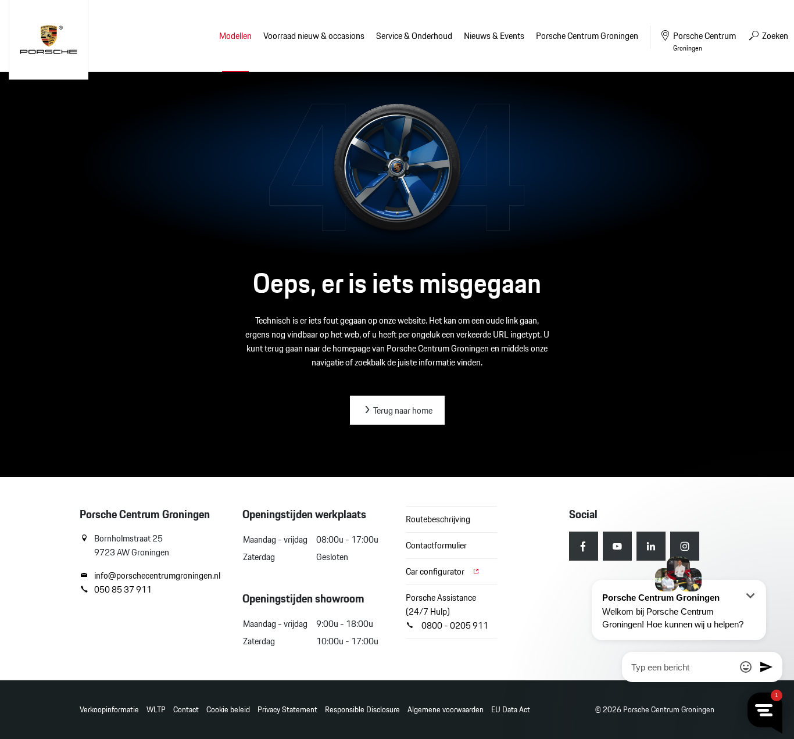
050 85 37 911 (123, 590)
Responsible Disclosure (362, 710)
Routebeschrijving (438, 519)
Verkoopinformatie (109, 710)
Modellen (235, 35)
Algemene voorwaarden (445, 710)
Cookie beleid (228, 710)
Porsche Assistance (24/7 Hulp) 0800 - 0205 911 (447, 611)
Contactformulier (436, 545)
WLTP (156, 710)
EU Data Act (510, 710)
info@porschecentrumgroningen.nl (157, 576)
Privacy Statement (287, 710)
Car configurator (436, 571)
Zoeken (774, 35)
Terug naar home (401, 410)
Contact (186, 710)
